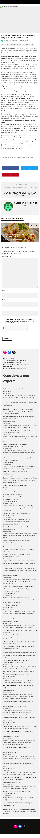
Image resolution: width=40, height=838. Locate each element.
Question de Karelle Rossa (11, 648)
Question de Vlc (8, 607)
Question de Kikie (8, 805)
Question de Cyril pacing (10, 575)
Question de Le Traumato (11, 621)
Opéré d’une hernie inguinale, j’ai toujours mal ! (17, 389)
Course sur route (28, 44)
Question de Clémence (10, 488)
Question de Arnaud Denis (11, 557)
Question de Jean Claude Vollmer (13, 446)
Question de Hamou (9, 593)
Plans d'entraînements (23, 364)
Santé (24, 368)
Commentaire (7, 256)
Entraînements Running (10, 360)
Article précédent (20, 184)
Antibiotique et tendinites (10, 605)
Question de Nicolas (9, 768)
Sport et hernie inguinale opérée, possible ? (16, 527)
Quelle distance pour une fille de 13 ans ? (15, 444)
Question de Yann (8, 462)
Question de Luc (8, 391)
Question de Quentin (9, 752)
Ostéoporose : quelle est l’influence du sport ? (17, 513)
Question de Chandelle (10, 543)
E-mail (5, 299)
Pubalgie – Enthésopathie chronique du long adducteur (20, 402)
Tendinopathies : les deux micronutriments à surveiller (19, 619)
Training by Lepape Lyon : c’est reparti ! (20, 187)
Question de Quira (8, 515)
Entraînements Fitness (9, 364)
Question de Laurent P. (10, 501)
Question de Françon (9, 529)
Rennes (16, 160)
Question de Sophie (9, 690)
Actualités (6, 368)
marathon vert (7, 160)
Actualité (5, 44)
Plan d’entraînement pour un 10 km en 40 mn (16, 660)
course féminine (8, 157)
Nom (4, 290)
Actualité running (15, 44)
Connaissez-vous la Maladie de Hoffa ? (15, 471)
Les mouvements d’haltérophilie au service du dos (18, 646)
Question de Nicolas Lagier (11, 432)
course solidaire (20, 157)
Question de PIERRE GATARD (12, 782)
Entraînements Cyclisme (13, 362)
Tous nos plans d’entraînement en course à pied (17, 803)
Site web (5, 309)
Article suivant (20, 190)
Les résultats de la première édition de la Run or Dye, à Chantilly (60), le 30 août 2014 (20, 194)
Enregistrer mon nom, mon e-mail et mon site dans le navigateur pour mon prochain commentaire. (20, 321)
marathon (29, 157)
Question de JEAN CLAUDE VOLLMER (14, 706)
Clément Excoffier (10, 40)
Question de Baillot (9, 793)
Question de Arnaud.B (9, 676)
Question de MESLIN (9, 421)
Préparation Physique (15, 368)
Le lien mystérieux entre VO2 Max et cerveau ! (17, 430)
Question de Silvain (9, 722)
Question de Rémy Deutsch (11, 736)
